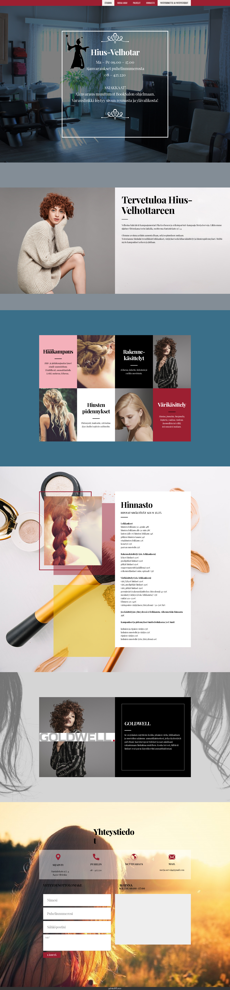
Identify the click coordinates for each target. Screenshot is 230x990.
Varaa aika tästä (134, 872)
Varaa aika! (122, 3)
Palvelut (137, 3)
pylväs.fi (111, 988)
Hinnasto (150, 3)
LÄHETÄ (52, 955)
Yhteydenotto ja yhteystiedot (174, 3)
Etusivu (108, 3)
